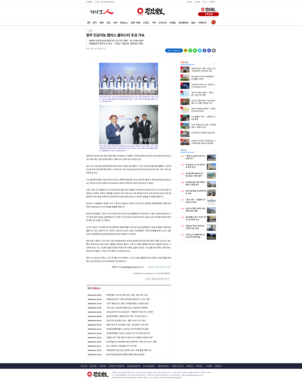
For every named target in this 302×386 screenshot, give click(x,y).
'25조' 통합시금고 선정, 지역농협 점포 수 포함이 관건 (127, 303)
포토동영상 (183, 22)
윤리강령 (93, 366)
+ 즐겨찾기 (89, 2)
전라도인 (189, 2)
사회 (115, 22)
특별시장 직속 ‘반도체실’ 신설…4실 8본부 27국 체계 (127, 324)
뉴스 (184, 62)
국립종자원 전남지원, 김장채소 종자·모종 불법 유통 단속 (128, 350)
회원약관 (102, 366)
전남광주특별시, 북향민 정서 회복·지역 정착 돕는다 (126, 316)
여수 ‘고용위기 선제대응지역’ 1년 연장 (121, 346)
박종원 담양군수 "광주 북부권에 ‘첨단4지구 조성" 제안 (128, 299)
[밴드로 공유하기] (190, 50)
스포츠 (146, 22)
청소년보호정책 (149, 366)
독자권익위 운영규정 (116, 366)
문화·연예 (135, 22)
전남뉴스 (124, 22)
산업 (108, 22)
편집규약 (218, 366)
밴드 (282, 3)
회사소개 (83, 366)
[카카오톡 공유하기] (186, 50)
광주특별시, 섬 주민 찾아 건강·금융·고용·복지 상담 (127, 295)
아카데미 (197, 2)
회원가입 (212, 2)
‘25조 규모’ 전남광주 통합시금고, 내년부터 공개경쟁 (127, 307)
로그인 (205, 2)
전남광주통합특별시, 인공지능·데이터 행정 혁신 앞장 (127, 329)
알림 (193, 22)
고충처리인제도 (163, 366)
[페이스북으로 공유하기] (204, 50)
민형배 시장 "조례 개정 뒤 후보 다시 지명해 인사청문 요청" (129, 337)
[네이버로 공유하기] (195, 50)
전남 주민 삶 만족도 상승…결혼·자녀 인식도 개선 (126, 320)
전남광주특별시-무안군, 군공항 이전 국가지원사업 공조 (128, 333)
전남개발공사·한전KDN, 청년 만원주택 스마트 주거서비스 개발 (131, 341)
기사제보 (209, 366)
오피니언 (163, 22)
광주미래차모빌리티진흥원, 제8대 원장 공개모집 (125, 354)
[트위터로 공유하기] (200, 50)
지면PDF (202, 22)
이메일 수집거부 (178, 366)
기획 (154, 22)
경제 (101, 22)
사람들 (173, 22)
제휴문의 (190, 366)
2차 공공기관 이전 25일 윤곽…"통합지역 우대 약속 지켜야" (130, 312)
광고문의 (199, 366)
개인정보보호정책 (133, 366)
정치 (95, 22)
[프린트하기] (214, 50)
